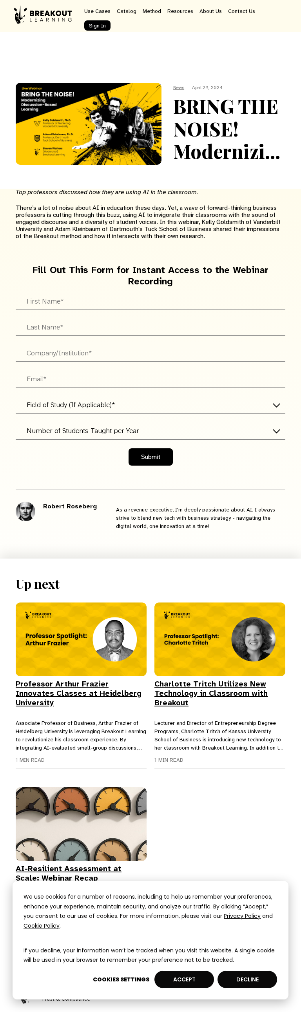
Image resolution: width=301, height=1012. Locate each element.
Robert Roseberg (70, 506)
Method (152, 11)
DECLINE (247, 979)
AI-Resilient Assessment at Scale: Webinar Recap (68, 873)
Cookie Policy (42, 926)
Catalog (126, 11)
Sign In (97, 25)
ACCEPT (184, 979)
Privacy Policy (242, 916)
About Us (210, 11)
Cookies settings (121, 979)
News (178, 87)
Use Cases (97, 11)
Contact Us (241, 11)
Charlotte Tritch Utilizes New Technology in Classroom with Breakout (211, 693)
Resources (180, 11)
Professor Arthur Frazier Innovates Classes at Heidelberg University (78, 693)
